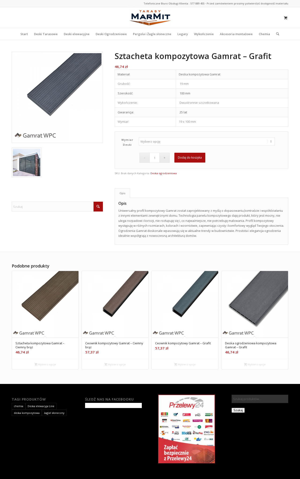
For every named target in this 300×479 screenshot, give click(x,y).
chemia (18, 406)
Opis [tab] (122, 193)
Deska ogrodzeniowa (163, 173)
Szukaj (238, 410)
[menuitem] (24, 34)
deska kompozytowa (27, 413)
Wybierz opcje (46, 364)
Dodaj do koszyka (190, 158)
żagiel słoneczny (54, 413)
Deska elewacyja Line (41, 406)
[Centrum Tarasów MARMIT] (150, 17)
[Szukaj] (276, 34)
